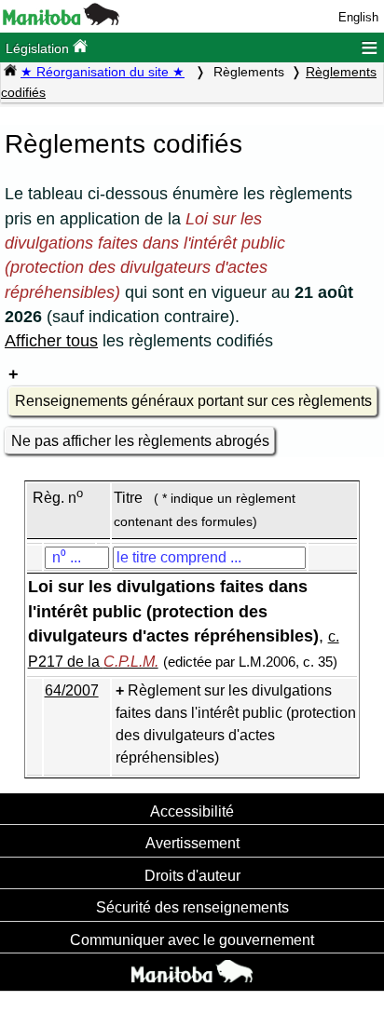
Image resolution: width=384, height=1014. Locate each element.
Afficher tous (51, 340)
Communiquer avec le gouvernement (192, 939)
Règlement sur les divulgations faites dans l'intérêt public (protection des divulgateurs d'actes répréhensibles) (236, 724)
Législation (39, 48)
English (358, 17)
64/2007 (72, 690)
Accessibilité (192, 811)
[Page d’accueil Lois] (10, 71)
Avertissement (192, 842)
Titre (128, 498)
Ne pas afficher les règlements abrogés (140, 441)
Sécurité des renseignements (192, 907)
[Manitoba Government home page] (192, 974)
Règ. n (58, 498)
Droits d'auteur (192, 875)
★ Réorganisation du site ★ (103, 71)
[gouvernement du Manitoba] (61, 21)
